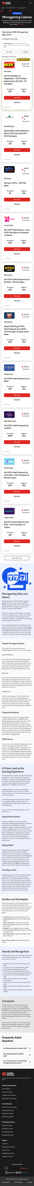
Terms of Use (5, 1150)
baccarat (24, 748)
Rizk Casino (7, 71)
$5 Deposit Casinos (7, 1128)
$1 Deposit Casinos (7, 1125)
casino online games (15, 861)
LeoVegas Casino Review (9, 1095)
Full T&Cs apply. (7, 107)
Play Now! (17, 98)
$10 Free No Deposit (7, 1113)
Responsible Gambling (8, 1147)
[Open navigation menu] (30, 3)
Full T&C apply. (7, 550)
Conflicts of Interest (7, 1156)
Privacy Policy (6, 1182)
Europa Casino (8, 374)
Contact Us (5, 1143)
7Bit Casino (7, 178)
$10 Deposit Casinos (7, 1132)
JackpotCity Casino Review (9, 1098)
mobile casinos (15, 734)
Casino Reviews (6, 1089)
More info (17, 102)
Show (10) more (17, 558)
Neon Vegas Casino (10, 421)
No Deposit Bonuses (7, 1110)
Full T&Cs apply (7, 159)
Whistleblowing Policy (8, 1153)
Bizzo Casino (8, 275)
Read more (21, 24)
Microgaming (17, 13)
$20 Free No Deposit (8, 1117)
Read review (26, 66)
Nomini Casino (8, 468)
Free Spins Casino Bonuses (9, 1107)
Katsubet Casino (9, 126)
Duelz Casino (8, 322)
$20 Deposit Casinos (8, 1135)
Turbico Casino (8, 517)
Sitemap (29, 1182)
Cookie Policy (18, 1182)
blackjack (11, 748)
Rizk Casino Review (7, 1092)
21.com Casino (8, 225)
